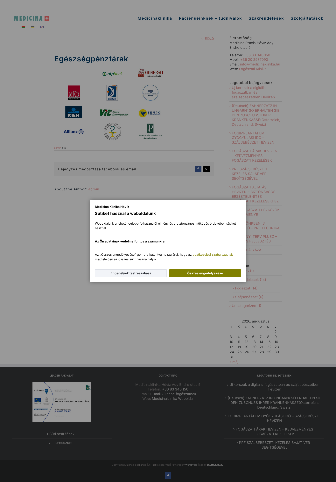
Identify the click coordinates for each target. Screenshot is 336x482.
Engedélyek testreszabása (131, 273)
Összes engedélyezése (205, 273)
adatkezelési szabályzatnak (213, 254)
